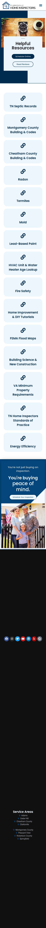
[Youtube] (23, 638)
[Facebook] (6, 638)
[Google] (39, 638)
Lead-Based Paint (23, 244)
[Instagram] (12, 638)
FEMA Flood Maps (23, 338)
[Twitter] (17, 638)
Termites (23, 201)
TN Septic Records (23, 106)
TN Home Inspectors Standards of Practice (23, 420)
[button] (40, 5)
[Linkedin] (28, 638)
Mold (23, 222)
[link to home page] (19, 5)
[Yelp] (34, 638)
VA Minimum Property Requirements (23, 390)
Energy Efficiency (23, 446)
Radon (23, 179)
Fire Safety (23, 291)
